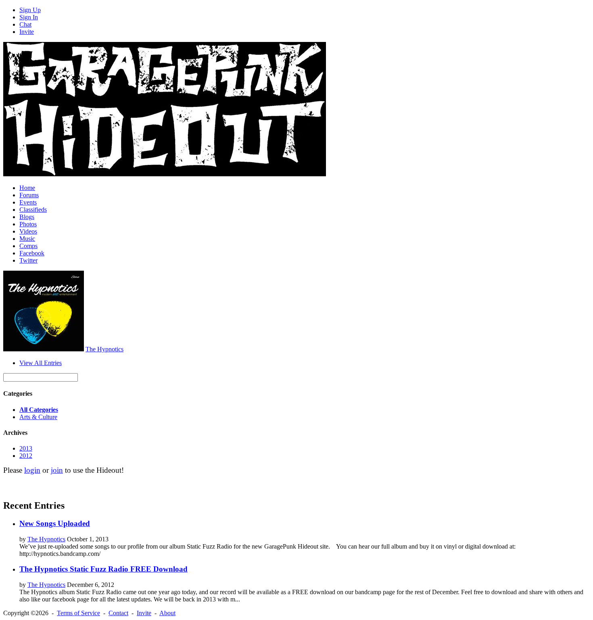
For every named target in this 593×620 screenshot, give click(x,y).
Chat (25, 24)
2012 (25, 455)
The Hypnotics (104, 349)
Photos (28, 224)
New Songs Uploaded (54, 523)
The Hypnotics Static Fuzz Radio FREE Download (103, 569)
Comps (28, 245)
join (57, 470)
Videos (28, 231)
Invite (26, 31)
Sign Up (30, 9)
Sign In (28, 17)
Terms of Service (78, 613)
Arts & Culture (38, 416)
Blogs (26, 216)
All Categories (38, 409)
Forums (29, 195)
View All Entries (40, 362)
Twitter (28, 260)
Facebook (31, 253)
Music (27, 238)
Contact (118, 613)
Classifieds (33, 209)
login (32, 470)
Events (28, 202)
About (167, 613)
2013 (25, 448)
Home (27, 187)
